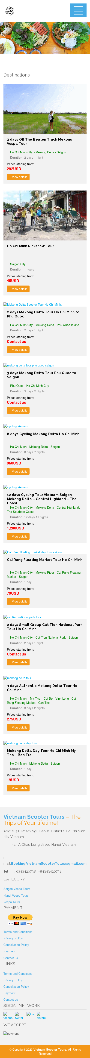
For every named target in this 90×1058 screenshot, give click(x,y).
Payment (9, 951)
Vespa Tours (11, 902)
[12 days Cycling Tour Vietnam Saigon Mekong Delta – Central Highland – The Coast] (45, 487)
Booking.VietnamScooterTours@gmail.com (49, 863)
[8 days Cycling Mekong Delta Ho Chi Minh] (45, 426)
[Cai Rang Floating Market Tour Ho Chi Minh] (45, 552)
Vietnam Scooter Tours (33, 816)
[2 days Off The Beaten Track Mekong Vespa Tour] (45, 109)
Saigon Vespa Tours (16, 888)
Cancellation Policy (16, 944)
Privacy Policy (13, 938)
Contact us (10, 958)
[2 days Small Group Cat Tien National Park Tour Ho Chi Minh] (45, 617)
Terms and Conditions (18, 931)
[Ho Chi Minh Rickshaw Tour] (45, 215)
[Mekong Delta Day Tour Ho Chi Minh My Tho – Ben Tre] (45, 743)
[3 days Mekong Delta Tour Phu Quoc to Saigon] (45, 365)
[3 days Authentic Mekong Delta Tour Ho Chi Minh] (45, 678)
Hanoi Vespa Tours (16, 895)
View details (19, 177)
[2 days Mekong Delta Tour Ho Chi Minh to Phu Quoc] (45, 304)
